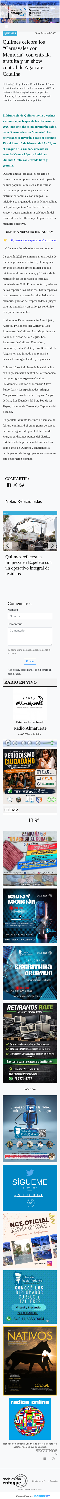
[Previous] (8, 545)
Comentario (15, 624)
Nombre (13, 609)
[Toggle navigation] (6, 27)
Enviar (30, 661)
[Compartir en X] (15, 486)
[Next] (52, 545)
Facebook (30, 1089)
